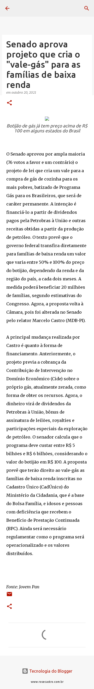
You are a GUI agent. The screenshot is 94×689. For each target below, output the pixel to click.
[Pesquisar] (87, 8)
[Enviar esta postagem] (9, 596)
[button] (9, 103)
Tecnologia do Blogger (50, 671)
